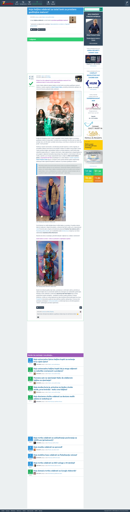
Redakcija (48, 75)
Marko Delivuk (59, 401)
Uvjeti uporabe (30, 510)
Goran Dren (58, 465)
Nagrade (53, 4)
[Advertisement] (55, 57)
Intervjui (7, 510)
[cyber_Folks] (93, 149)
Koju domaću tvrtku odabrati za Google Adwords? (55, 471)
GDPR (36, 510)
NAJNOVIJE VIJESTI (93, 158)
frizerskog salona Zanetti (43, 231)
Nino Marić (56, 442)
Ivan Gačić (57, 449)
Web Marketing (51, 473)
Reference (19, 510)
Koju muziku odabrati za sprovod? (48, 447)
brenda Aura (65, 231)
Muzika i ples (50, 449)
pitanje (36, 17)
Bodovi (24, 510)
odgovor (43, 75)
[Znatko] (7, 3)
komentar (44, 311)
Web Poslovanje (51, 401)
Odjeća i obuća (45, 17)
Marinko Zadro (57, 457)
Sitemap (40, 510)
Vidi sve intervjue (93, 43)
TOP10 (48, 4)
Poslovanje (50, 442)
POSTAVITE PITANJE (37, 4)
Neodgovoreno (23, 4)
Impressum (89, 161)
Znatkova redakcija (96, 161)
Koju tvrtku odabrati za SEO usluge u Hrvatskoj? (54, 463)
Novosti (17, 4)
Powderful (39, 299)
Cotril (37, 229)
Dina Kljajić (52, 17)
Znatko (3, 510)
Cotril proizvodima (53, 301)
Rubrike (29, 4)
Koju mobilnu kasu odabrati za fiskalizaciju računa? (55, 455)
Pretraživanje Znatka (93, 166)
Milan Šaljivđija (51, 311)
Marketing (13, 510)
